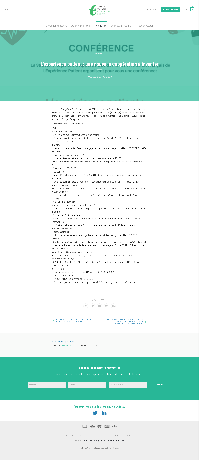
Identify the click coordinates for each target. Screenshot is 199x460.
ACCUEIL (70, 435)
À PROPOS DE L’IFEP (85, 435)
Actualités (101, 25)
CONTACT (128, 435)
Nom (72, 384)
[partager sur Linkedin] (113, 305)
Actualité (99, 53)
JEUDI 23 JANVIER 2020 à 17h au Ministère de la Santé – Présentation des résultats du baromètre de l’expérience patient (124, 322)
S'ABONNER (160, 384)
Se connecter (151, 9)
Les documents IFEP (122, 25)
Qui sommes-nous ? (81, 25)
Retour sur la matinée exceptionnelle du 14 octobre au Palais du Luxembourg (74, 321)
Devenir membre (170, 9)
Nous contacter (145, 25)
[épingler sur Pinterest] (106, 305)
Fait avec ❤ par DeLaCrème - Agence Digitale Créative (100, 448)
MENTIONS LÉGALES (112, 435)
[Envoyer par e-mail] (99, 305)
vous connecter (67, 345)
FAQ (98, 435)
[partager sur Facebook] (85, 305)
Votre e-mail (116, 384)
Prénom (33, 384)
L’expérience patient (56, 25)
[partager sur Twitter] (92, 305)
